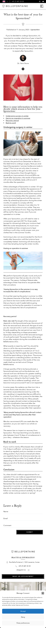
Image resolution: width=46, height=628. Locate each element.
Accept (23, 611)
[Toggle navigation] (42, 6)
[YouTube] (43, 1)
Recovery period (12, 120)
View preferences (23, 623)
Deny (23, 617)
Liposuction (35, 29)
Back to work (11, 123)
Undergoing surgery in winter (17, 116)
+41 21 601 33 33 (18, 1)
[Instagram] (40, 1)
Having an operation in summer (18, 118)
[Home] (15, 6)
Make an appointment (23, 576)
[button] (43, 593)
